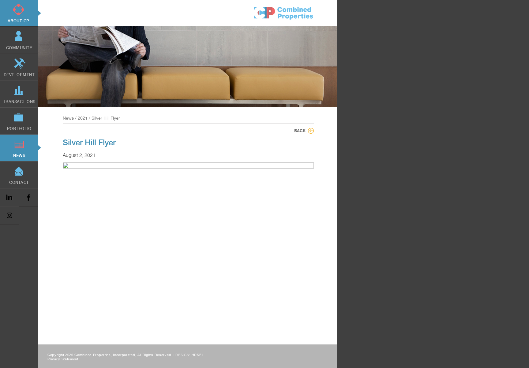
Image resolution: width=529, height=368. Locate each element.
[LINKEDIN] (9, 197)
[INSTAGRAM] (9, 216)
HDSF (196, 355)
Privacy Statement (62, 359)
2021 (83, 118)
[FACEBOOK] (28, 197)
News (68, 118)
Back (300, 130)
